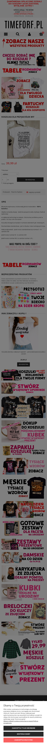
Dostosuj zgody (23, 734)
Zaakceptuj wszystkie (23, 740)
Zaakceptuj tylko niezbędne (23, 728)
